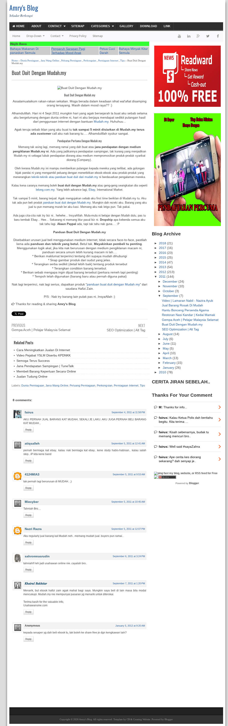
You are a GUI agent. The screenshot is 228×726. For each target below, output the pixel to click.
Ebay (92, 189)
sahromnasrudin (37, 556)
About (36, 26)
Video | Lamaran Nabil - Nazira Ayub (187, 300)
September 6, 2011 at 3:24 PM (129, 556)
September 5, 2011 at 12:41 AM (128, 443)
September (171, 295)
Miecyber (32, 502)
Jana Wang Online (50, 60)
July (166, 339)
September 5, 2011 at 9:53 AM (129, 474)
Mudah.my (101, 121)
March (168, 358)
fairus (29, 412)
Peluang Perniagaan (71, 60)
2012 (163, 272)
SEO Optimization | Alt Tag (126, 330)
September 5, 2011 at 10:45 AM (128, 501)
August (168, 334)
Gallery (126, 26)
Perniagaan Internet (108, 60)
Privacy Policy (77, 36)
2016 (163, 253)
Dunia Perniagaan (29, 60)
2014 (163, 262)
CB (128, 719)
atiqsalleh (32, 443)
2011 (163, 276)
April (166, 353)
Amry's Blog (23, 8)
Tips (122, 60)
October (169, 291)
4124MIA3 (32, 474)
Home (20, 26)
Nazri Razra (33, 529)
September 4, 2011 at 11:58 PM (128, 412)
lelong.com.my (45, 189)
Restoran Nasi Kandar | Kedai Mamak (188, 315)
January (169, 367)
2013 (163, 267)
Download (148, 26)
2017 (163, 248)
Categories (100, 26)
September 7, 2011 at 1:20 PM (129, 583)
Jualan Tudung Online (31, 376)
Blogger (194, 483)
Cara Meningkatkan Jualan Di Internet (43, 350)
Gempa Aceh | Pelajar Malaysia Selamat (41, 330)
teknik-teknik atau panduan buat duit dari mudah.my (64, 177)
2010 (163, 372)
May (166, 348)
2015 (163, 257)
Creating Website (141, 719)
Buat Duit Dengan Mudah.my (39, 72)
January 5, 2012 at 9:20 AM (130, 625)
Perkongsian (89, 60)
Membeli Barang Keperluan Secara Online (46, 371)
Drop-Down (33, 36)
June (167, 343)
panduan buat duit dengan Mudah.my (67, 202)
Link (167, 26)
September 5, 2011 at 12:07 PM (128, 529)
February (170, 362)
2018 (163, 243)
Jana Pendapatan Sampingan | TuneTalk (45, 366)
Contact (55, 26)
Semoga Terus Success (33, 360)
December (170, 281)
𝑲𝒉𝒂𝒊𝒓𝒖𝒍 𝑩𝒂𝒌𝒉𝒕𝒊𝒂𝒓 (36, 583)
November (170, 286)
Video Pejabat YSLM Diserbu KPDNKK (43, 355)
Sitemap (77, 26)
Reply (28, 429)
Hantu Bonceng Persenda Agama (185, 310)
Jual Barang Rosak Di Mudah (182, 305)
